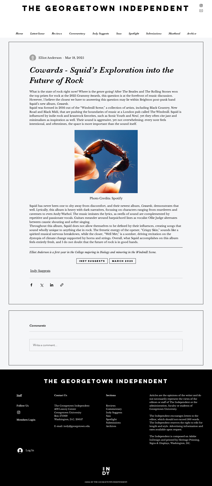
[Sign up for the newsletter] (201, 11)
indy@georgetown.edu (77, 426)
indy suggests (92, 261)
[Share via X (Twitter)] (41, 285)
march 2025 (122, 261)
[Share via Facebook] (31, 285)
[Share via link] (62, 285)
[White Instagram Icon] (19, 412)
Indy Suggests (40, 271)
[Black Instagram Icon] (201, 5)
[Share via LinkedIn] (52, 285)
